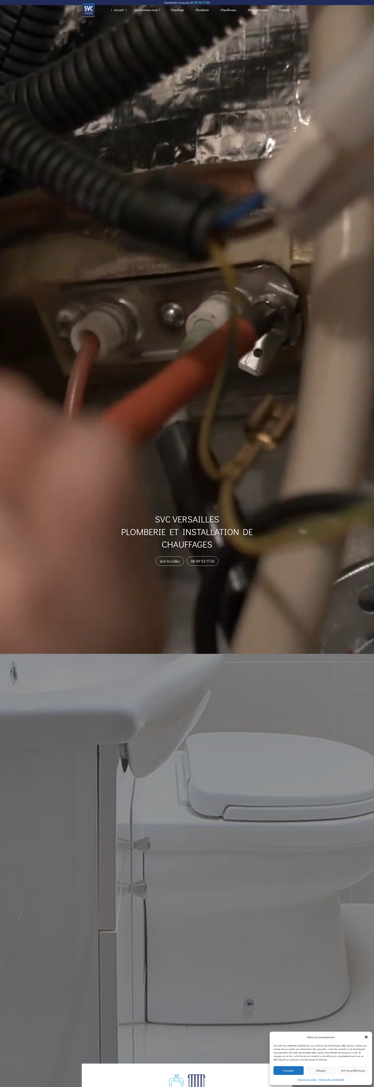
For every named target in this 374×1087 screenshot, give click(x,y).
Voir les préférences (353, 1070)
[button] (366, 1037)
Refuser (321, 1070)
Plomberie (202, 10)
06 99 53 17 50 (202, 561)
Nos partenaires (258, 10)
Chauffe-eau (228, 10)
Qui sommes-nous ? (147, 10)
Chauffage (177, 10)
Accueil (119, 10)
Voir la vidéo (170, 561)
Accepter (288, 1070)
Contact (284, 10)
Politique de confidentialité (331, 1079)
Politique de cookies (307, 1079)
